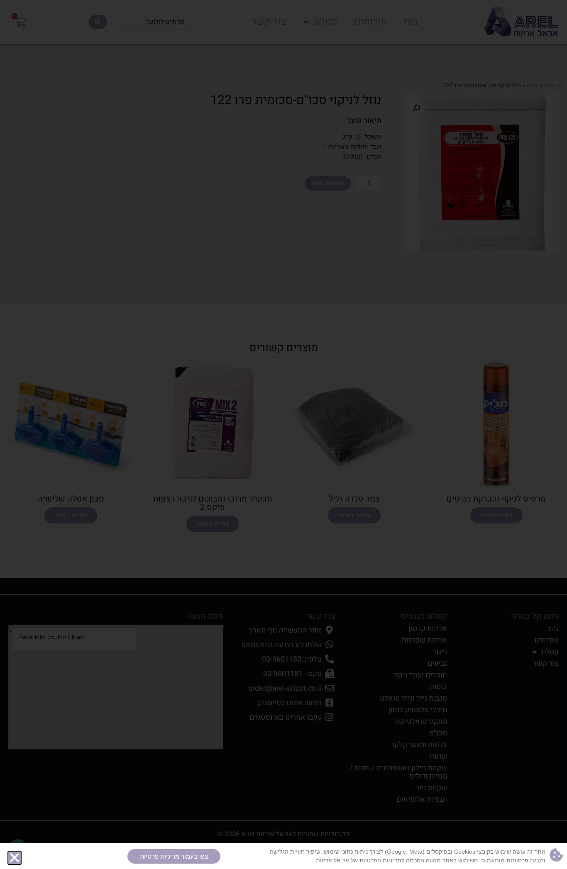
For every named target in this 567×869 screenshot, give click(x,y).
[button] (14, 858)
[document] (283, 434)
